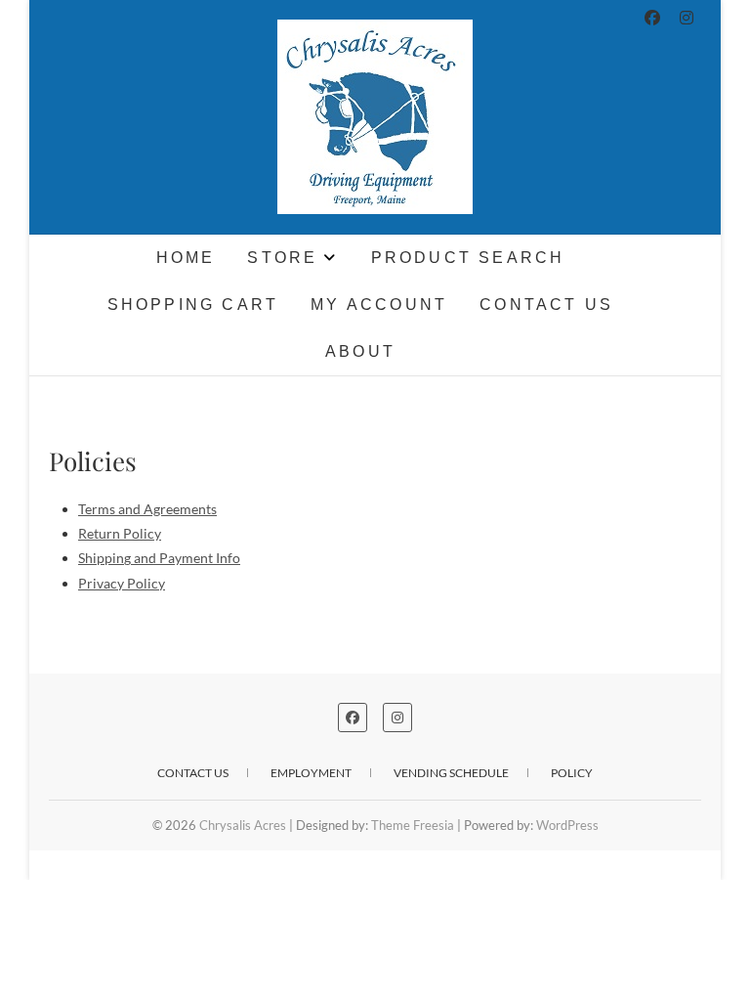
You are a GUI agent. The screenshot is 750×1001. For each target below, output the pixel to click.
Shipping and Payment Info (159, 557)
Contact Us (546, 304)
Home (186, 257)
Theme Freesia (412, 825)
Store (282, 257)
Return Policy (119, 533)
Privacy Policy (121, 583)
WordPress (567, 825)
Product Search (468, 257)
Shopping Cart (193, 304)
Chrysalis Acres (129, 251)
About (360, 351)
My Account (379, 304)
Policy (572, 772)
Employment (311, 772)
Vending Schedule (451, 772)
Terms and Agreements (147, 508)
